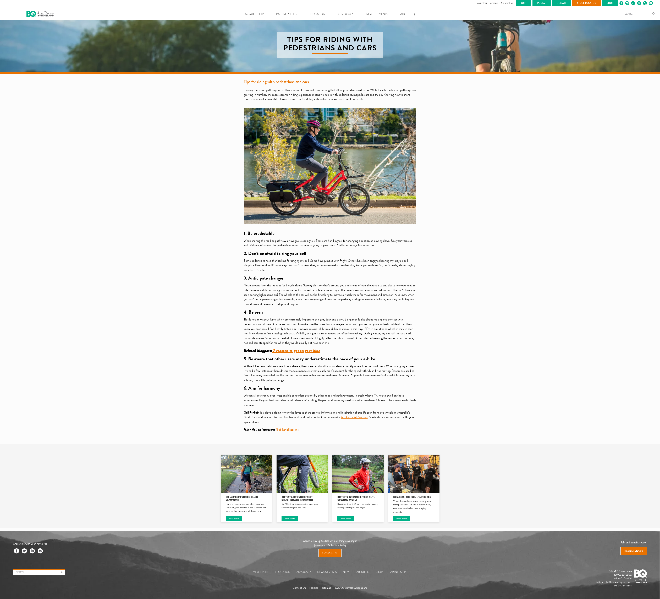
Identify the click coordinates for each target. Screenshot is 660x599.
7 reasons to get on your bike (296, 350)
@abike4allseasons (287, 429)
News (346, 572)
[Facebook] (16, 551)
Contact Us (299, 588)
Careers (494, 3)
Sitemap (326, 588)
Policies (313, 588)
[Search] (653, 14)
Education (317, 14)
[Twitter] (24, 551)
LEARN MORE (634, 551)
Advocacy (346, 14)
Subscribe (330, 552)
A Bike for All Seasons (354, 417)
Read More (234, 518)
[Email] (40, 551)
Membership (254, 14)
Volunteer (482, 3)
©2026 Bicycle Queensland (351, 588)
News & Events (377, 14)
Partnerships (286, 14)
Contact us (507, 3)
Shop (379, 572)
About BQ (407, 14)
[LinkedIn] (32, 551)
